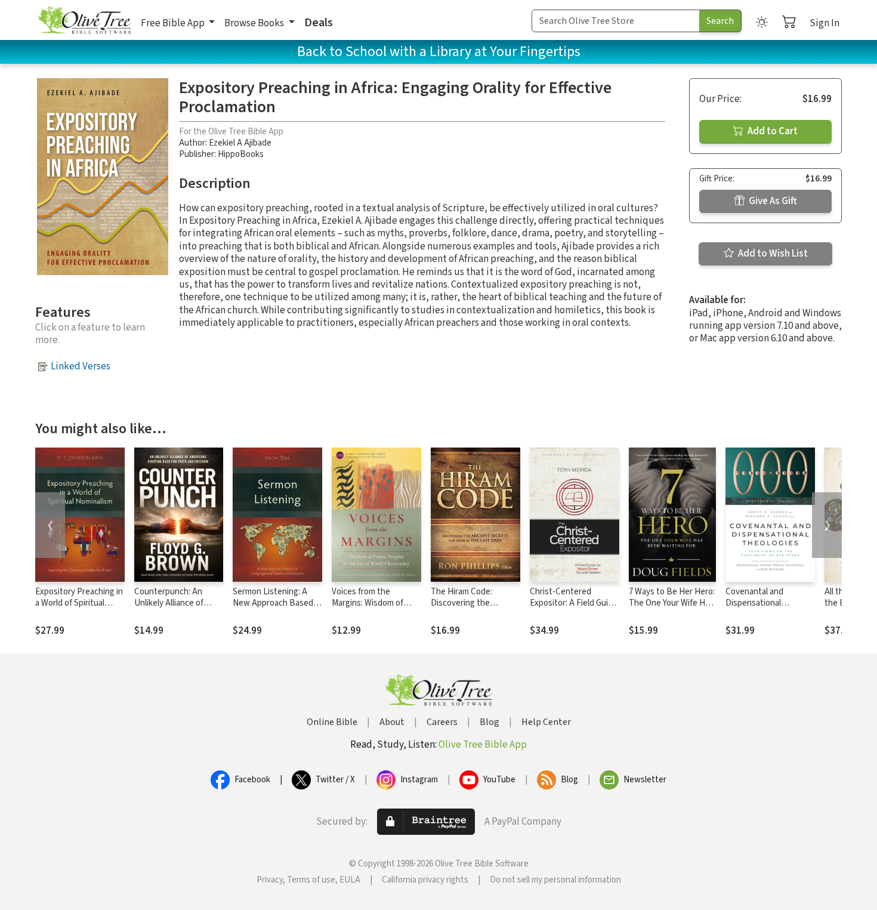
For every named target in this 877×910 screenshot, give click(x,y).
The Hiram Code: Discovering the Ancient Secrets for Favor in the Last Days (472, 608)
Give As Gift (772, 201)
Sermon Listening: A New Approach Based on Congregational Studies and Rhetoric (273, 608)
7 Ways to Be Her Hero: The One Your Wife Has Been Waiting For (672, 603)
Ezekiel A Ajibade (240, 143)
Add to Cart (772, 131)
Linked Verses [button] (80, 366)
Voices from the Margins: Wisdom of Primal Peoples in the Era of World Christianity (376, 608)
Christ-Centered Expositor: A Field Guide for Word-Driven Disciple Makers (573, 608)
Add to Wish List (772, 253)
